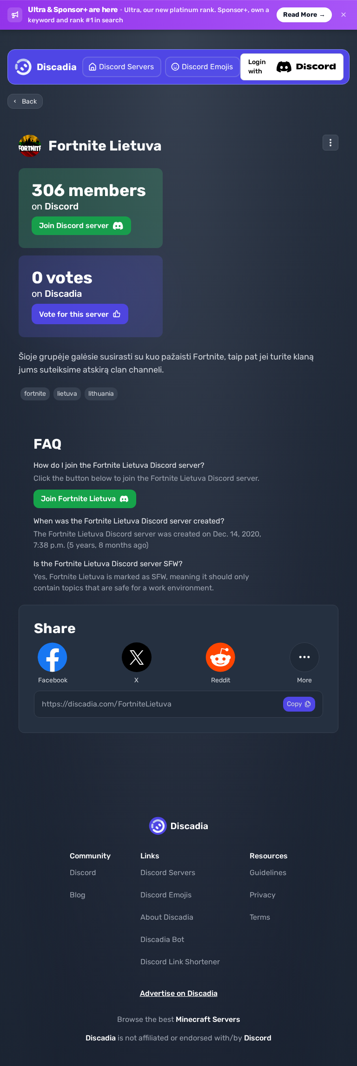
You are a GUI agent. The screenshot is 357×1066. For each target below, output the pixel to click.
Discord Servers (167, 872)
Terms (260, 917)
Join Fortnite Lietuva (78, 498)
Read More (304, 15)
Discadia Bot (162, 939)
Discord (83, 872)
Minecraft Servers (208, 1019)
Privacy (263, 894)
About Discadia (166, 917)
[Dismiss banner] (343, 15)
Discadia (101, 1037)
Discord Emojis (166, 894)
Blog (78, 894)
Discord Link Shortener (180, 961)
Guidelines (268, 872)
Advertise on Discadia (179, 993)
